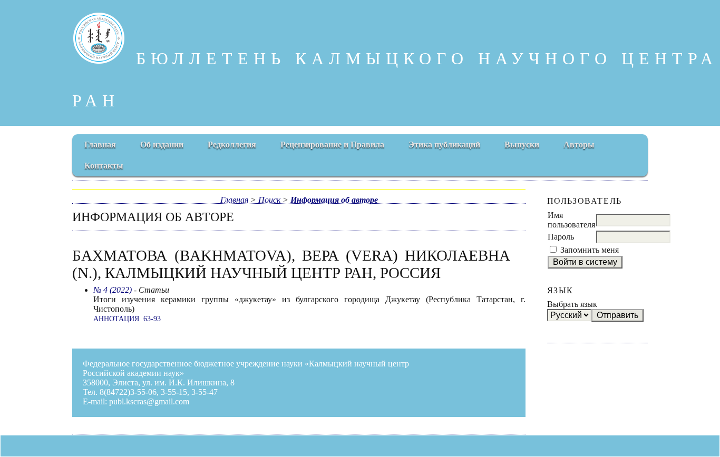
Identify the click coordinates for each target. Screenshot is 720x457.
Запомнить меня (589, 249)
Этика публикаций (444, 144)
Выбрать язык (572, 304)
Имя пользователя (571, 220)
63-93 (152, 319)
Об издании (161, 144)
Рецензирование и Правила (332, 144)
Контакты (103, 165)
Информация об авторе (334, 199)
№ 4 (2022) (112, 289)
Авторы (579, 144)
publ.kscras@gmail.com (149, 401)
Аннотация (116, 319)
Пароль (561, 236)
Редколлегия (232, 144)
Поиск (269, 199)
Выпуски (521, 144)
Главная (100, 144)
